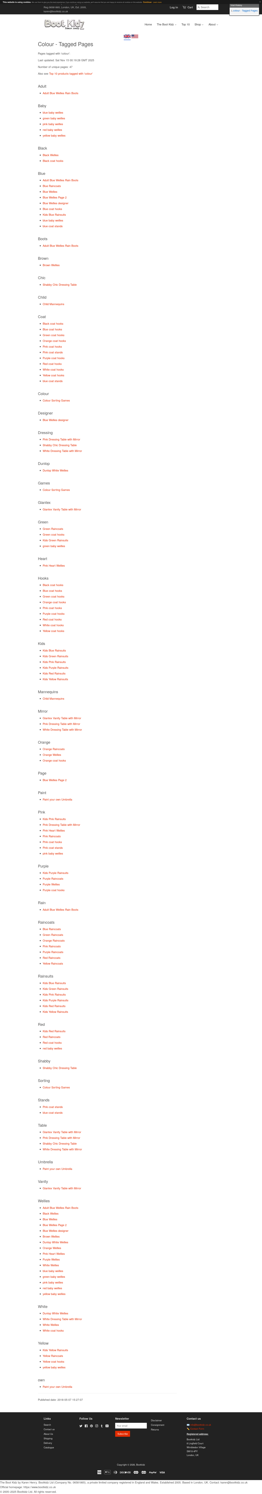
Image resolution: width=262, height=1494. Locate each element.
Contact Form (197, 1428)
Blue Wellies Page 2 (55, 197)
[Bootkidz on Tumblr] (101, 1426)
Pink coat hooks (52, 346)
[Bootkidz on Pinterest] (91, 1426)
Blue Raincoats (52, 186)
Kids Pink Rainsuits (54, 662)
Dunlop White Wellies (55, 470)
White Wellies (51, 1265)
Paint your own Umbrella (57, 799)
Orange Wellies (52, 755)
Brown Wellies (51, 265)
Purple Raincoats (53, 878)
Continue (147, 2)
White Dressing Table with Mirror (62, 451)
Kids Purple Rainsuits (55, 668)
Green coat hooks (53, 335)
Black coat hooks (53, 161)
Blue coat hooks (52, 209)
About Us (48, 1433)
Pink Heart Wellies (54, 565)
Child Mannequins (53, 304)
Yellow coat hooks (53, 375)
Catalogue (49, 1447)
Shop (198, 24)
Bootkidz (140, 1464)
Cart (190, 7)
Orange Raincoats (54, 749)
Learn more (157, 2)
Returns (155, 1429)
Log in (174, 7)
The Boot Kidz (166, 24)
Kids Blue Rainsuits (54, 215)
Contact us (49, 1429)
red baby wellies (52, 130)
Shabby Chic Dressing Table (60, 285)
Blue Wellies (50, 192)
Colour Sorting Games (56, 400)
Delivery (48, 1443)
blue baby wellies (53, 112)
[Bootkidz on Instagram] (96, 1426)
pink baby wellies (53, 124)
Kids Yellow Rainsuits (55, 679)
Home (148, 24)
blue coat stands (53, 226)
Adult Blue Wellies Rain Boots (60, 93)
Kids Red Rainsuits (54, 673)
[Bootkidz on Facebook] (86, 1426)
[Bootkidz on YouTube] (107, 1426)
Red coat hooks (52, 364)
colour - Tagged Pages (245, 10)
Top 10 (185, 24)
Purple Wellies (51, 884)
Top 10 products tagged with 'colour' (71, 73)
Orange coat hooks (54, 341)
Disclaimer (156, 1420)
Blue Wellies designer (56, 203)
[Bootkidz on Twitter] (80, 1426)
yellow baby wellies (54, 135)
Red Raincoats (51, 958)
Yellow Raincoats (53, 963)
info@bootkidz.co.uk (200, 1424)
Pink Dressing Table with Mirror (61, 439)
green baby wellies (54, 118)
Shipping (48, 1438)
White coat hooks (53, 369)
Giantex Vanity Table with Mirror (62, 509)
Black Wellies (51, 155)
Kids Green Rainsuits (55, 540)
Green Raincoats (53, 529)
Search (47, 1424)
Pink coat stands (53, 352)
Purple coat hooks (54, 358)
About (212, 24)
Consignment (157, 1424)
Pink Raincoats (52, 836)
